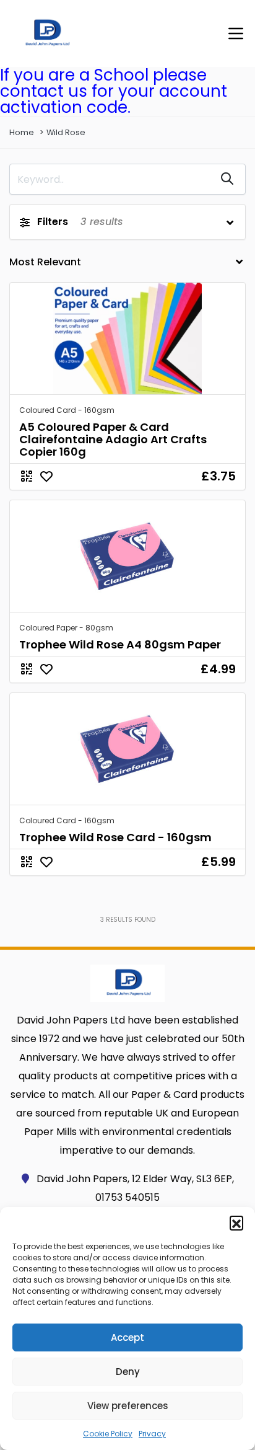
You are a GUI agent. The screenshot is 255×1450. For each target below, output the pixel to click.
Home (21, 132)
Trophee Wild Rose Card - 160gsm (115, 837)
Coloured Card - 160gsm (67, 410)
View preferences (127, 1405)
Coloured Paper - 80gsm (66, 627)
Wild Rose (65, 132)
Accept (127, 1337)
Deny (128, 1371)
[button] (236, 1222)
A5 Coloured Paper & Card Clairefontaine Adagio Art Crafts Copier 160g (113, 439)
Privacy (152, 1433)
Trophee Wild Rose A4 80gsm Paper (120, 644)
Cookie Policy (107, 1433)
